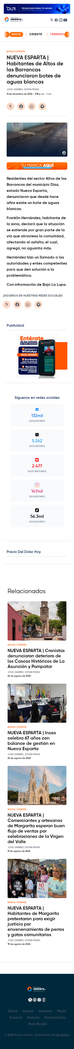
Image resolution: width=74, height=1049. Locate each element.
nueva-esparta (17, 645)
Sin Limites (62, 1035)
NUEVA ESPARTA (16, 52)
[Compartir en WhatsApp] (31, 106)
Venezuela (45, 1011)
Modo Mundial (37, 1023)
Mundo (61, 1011)
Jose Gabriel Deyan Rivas (23, 89)
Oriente (35, 34)
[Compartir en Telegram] (42, 106)
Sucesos (28, 1011)
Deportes (33, 1017)
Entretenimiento (55, 1017)
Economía (16, 1017)
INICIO (16, 34)
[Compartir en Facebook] (21, 106)
